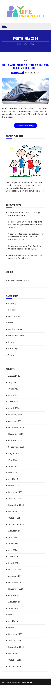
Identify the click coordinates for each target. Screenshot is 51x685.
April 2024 (13, 556)
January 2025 (14, 498)
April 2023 (13, 621)
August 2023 (14, 602)
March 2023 (13, 627)
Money (11, 342)
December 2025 (16, 427)
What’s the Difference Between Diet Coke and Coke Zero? (25, 256)
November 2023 (15, 589)
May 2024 (12, 550)
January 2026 (14, 421)
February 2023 (15, 634)
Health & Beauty (16, 329)
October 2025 (15, 440)
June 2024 (13, 543)
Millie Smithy (34, 72)
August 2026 (14, 376)
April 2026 (13, 401)
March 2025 (14, 485)
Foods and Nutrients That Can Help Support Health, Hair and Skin (24, 247)
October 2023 (14, 595)
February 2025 (15, 492)
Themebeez (27, 682)
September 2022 (16, 666)
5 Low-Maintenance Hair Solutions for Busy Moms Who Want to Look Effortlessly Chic (26, 237)
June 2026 (13, 389)
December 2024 (16, 505)
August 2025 (14, 453)
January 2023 (14, 640)
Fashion (12, 310)
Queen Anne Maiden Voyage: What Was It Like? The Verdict (25, 66)
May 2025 (12, 472)
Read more (38, 191)
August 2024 (14, 531)
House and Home (16, 335)
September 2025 (16, 447)
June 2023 (13, 608)
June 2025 (13, 466)
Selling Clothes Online (18, 280)
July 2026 (12, 382)
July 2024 (12, 537)
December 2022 (16, 647)
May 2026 (12, 395)
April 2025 (13, 479)
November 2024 (16, 511)
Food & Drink (14, 316)
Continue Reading (25, 125)
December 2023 (16, 582)
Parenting (13, 348)
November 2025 (15, 434)
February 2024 (15, 569)
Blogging (12, 303)
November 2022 (15, 653)
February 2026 (15, 414)
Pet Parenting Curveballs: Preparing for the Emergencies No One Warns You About (25, 225)
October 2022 (14, 660)
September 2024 (16, 524)
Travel (25, 61)
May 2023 (12, 614)
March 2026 (14, 408)
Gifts (10, 322)
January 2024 (14, 576)
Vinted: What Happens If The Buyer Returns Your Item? (24, 214)
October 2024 (15, 518)
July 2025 (12, 460)
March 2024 (14, 563)
